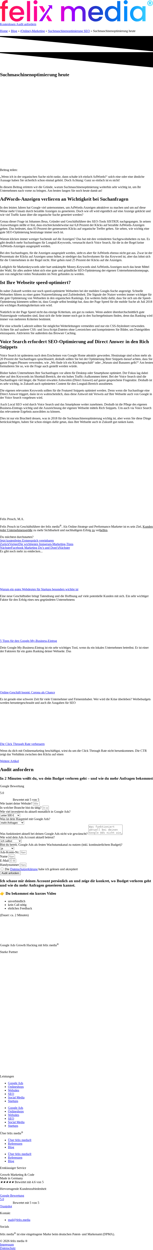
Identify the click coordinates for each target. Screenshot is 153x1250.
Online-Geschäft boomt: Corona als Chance (27, 692)
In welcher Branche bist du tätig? (21, 807)
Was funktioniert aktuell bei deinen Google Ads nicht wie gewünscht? (44, 833)
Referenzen (15, 1143)
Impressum (7, 1244)
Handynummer (10, 864)
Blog (14, 31)
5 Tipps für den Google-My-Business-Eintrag (28, 641)
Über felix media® (19, 1140)
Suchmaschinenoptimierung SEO (69, 31)
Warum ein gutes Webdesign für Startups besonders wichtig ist (39, 589)
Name (4, 856)
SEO (11, 1094)
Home (4, 31)
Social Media (16, 1097)
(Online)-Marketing (32, 31)
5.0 (2, 1199)
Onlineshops (16, 1086)
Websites (13, 1090)
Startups (13, 1101)
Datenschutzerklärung (24, 869)
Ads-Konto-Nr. (10, 852)
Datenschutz (8, 1248)
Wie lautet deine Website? (16, 803)
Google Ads (15, 1083)
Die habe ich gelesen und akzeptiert (41, 869)
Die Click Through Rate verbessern (22, 744)
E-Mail (5, 860)
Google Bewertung (12, 1195)
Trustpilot (6, 1206)
